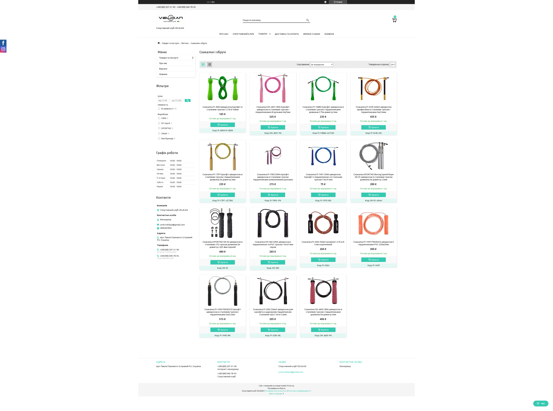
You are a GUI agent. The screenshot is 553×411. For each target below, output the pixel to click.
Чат (543, 403)
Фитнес (185, 43)
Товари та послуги (170, 43)
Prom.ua (290, 386)
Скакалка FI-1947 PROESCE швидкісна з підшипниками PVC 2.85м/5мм (373, 243)
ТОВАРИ (262, 34)
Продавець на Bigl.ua (276, 388)
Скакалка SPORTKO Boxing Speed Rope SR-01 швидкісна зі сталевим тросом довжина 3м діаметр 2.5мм (374, 177)
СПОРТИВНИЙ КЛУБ (243, 34)
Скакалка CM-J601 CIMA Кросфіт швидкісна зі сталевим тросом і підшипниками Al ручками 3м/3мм (272, 109)
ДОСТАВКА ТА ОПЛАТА (287, 34)
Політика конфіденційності (299, 391)
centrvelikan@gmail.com (172, 224)
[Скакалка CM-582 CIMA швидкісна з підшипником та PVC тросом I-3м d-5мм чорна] (273, 223)
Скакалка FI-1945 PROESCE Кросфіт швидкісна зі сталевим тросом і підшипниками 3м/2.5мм (222, 312)
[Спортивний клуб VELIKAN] (170, 18)
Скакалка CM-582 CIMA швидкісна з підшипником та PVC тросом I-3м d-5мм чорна (273, 244)
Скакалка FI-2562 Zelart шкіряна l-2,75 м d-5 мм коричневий (323, 243)
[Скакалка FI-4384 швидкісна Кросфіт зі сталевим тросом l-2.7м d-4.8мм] (222, 88)
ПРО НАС (223, 34)
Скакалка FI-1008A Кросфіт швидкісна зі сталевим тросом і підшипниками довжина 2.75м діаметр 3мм (323, 109)
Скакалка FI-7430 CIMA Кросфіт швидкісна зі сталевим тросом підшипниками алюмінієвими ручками (273, 177)
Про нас (163, 63)
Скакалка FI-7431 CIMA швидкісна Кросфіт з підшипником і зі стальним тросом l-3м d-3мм (323, 177)
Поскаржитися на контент (276, 391)
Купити (224, 125)
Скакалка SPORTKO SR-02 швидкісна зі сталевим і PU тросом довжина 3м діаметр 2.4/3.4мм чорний (223, 244)
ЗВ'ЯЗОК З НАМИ (311, 34)
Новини (163, 74)
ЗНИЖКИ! (329, 34)
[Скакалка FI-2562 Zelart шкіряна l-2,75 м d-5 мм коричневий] (323, 223)
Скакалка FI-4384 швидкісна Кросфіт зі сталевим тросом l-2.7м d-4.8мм (223, 108)
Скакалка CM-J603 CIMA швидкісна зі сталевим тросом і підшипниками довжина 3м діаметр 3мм (323, 312)
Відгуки (163, 68)
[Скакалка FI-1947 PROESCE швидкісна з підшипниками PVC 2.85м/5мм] (374, 223)
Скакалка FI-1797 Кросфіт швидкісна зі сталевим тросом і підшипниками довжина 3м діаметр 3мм (223, 177)
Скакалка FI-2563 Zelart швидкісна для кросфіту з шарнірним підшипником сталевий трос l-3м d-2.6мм (273, 312)
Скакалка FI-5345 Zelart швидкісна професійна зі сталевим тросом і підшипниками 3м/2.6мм (373, 109)
